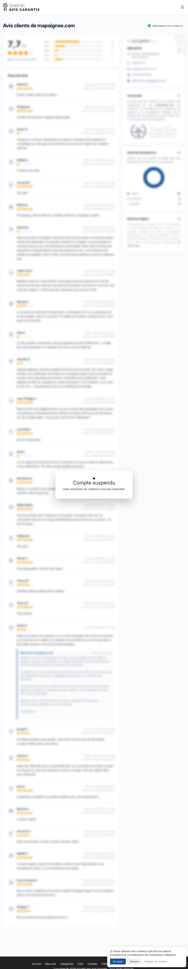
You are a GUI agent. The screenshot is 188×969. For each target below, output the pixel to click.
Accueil (36, 963)
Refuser (134, 961)
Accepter (118, 961)
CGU (80, 963)
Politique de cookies (155, 961)
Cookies (92, 963)
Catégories (66, 963)
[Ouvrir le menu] (182, 7)
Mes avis (50, 963)
